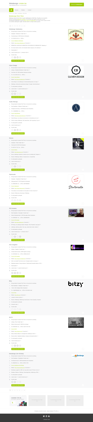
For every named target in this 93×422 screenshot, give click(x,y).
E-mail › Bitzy (13, 292)
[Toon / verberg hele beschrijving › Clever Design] (30, 81)
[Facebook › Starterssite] (15, 200)
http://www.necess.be (19, 152)
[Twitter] (44, 416)
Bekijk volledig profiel (18, 60)
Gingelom (17, 249)
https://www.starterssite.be (20, 188)
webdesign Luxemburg (21, 19)
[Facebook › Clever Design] (15, 94)
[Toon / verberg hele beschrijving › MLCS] (30, 333)
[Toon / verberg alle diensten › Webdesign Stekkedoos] (30, 47)
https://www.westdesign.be (20, 367)
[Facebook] (46, 416)
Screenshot (28, 43)
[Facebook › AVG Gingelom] (15, 273)
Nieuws (16, 10)
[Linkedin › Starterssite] (18, 200)
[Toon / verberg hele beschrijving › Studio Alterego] (30, 118)
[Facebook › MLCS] (15, 346)
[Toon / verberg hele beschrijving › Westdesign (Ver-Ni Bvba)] (30, 370)
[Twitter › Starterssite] (12, 200)
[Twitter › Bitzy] (12, 309)
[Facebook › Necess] (15, 166)
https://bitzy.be (17, 295)
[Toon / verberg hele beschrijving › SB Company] (30, 224)
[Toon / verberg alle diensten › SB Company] (30, 227)
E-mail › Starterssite (15, 186)
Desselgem (21, 212)
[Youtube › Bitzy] (20, 309)
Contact (29, 10)
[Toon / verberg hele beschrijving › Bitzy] (30, 297)
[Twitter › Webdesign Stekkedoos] (12, 57)
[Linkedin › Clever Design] (18, 94)
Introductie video (25, 52)
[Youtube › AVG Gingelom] (20, 273)
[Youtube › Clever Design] (20, 94)
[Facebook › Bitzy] (15, 309)
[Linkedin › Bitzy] (18, 309)
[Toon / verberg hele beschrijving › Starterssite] (30, 190)
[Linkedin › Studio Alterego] (18, 130)
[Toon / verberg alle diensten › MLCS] (30, 336)
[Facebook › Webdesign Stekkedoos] (15, 57)
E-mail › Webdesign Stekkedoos (17, 40)
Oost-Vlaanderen (14, 106)
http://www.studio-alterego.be (20, 115)
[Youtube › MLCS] (20, 346)
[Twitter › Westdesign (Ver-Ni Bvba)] (12, 382)
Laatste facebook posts (16, 52)
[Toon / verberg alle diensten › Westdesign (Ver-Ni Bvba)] (30, 372)
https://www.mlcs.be (18, 331)
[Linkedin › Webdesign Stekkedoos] (18, 57)
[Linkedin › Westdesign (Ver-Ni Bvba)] (18, 382)
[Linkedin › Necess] (18, 166)
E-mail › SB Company (15, 220)
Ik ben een (76, 4)
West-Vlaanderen (14, 212)
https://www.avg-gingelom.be (20, 258)
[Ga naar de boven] (83, 61)
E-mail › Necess (14, 149)
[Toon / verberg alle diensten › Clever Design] (30, 84)
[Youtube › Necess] (20, 166)
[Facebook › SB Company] (15, 237)
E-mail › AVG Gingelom (15, 256)
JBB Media (45, 419)
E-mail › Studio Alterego (15, 113)
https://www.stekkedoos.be (20, 43)
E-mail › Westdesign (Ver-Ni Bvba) (17, 365)
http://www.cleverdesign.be (20, 79)
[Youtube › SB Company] (20, 237)
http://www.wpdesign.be (19, 222)
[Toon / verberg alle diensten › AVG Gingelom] (30, 263)
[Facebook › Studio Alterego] (15, 130)
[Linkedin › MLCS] (18, 346)
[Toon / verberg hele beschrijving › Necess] (30, 154)
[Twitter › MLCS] (12, 346)
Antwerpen (13, 33)
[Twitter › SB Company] (12, 237)
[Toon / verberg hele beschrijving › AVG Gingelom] (30, 261)
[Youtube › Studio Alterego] (20, 130)
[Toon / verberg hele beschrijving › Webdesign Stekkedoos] (30, 45)
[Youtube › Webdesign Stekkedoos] (20, 57)
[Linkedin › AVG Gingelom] (18, 273)
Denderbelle (20, 358)
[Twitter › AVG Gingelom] (12, 273)
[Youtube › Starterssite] (20, 200)
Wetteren (20, 106)
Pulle (17, 142)
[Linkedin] (49, 416)
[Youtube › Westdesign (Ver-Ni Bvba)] (20, 382)
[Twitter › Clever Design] (12, 94)
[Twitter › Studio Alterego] (12, 130)
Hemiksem (18, 33)
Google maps (24, 33)
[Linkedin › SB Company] (18, 237)
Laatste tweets (14, 88)
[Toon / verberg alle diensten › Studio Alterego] (30, 120)
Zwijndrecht (18, 178)
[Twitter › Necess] (12, 166)
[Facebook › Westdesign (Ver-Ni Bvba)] (15, 382)
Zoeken (23, 10)
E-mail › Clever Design (15, 77)
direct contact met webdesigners (30, 20)
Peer (16, 321)
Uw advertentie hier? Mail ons (37, 400)
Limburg (12, 249)
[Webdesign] (11, 10)
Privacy (49, 419)
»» (24, 25)
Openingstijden (14, 50)
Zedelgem (20, 285)
